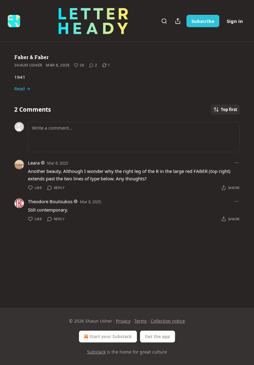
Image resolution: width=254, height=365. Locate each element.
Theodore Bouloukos (50, 201)
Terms (140, 321)
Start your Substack (111, 336)
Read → (22, 88)
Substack (96, 352)
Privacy (123, 321)
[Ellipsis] (237, 163)
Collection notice (168, 321)
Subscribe (202, 21)
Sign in (235, 21)
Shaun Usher (28, 65)
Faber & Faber (31, 57)
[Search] (164, 21)
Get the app (157, 336)
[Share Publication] (178, 21)
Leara (34, 163)
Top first (229, 109)
